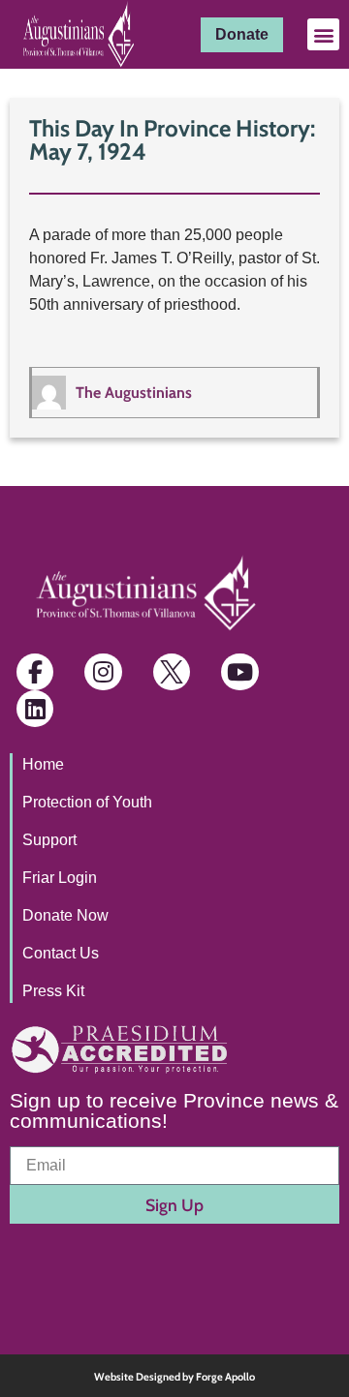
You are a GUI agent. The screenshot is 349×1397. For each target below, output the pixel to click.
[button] (323, 34)
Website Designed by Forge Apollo (174, 1376)
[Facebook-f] (34, 671)
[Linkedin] (34, 708)
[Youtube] (239, 671)
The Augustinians (134, 392)
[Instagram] (102, 671)
